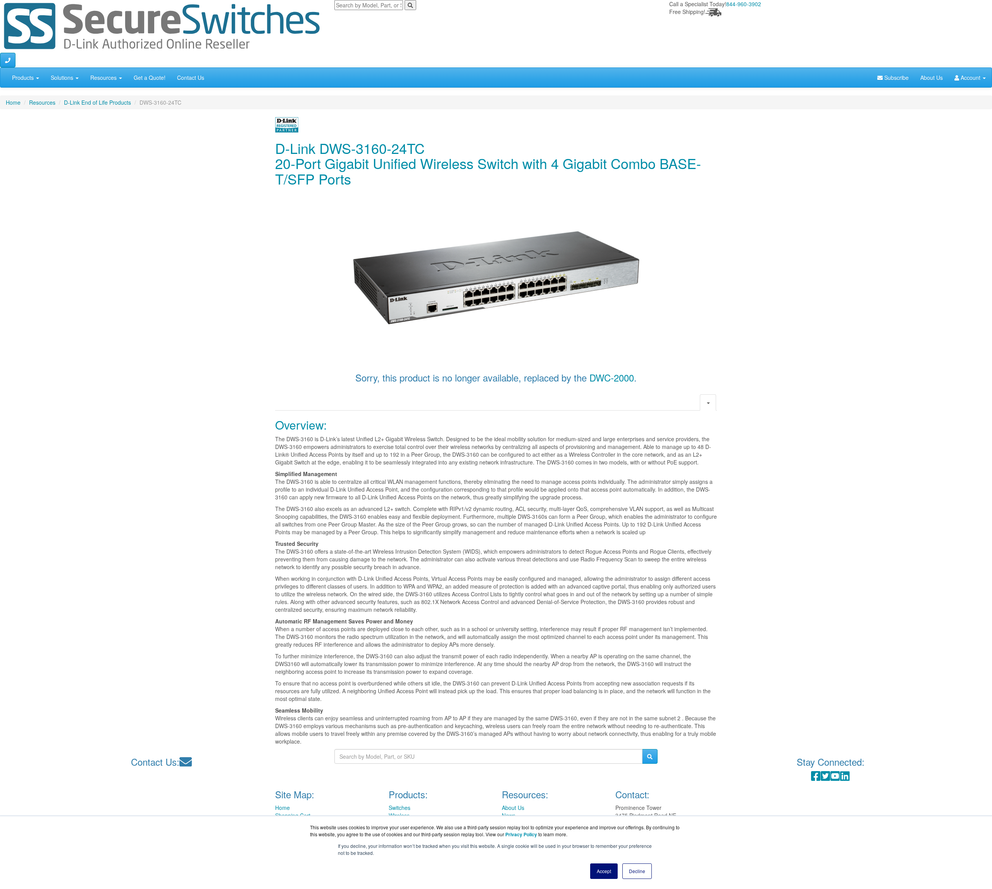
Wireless (399, 815)
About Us (931, 77)
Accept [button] (604, 871)
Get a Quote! (149, 77)
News (508, 815)
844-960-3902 (743, 4)
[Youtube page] (835, 778)
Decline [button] (637, 871)
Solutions (63, 77)
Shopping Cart (292, 815)
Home (13, 102)
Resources (104, 77)
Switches (399, 807)
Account (970, 77)
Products (23, 77)
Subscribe (896, 77)
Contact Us (190, 77)
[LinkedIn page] (845, 778)
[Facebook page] (816, 778)
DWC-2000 (611, 377)
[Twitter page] (825, 778)
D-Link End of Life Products (97, 102)
